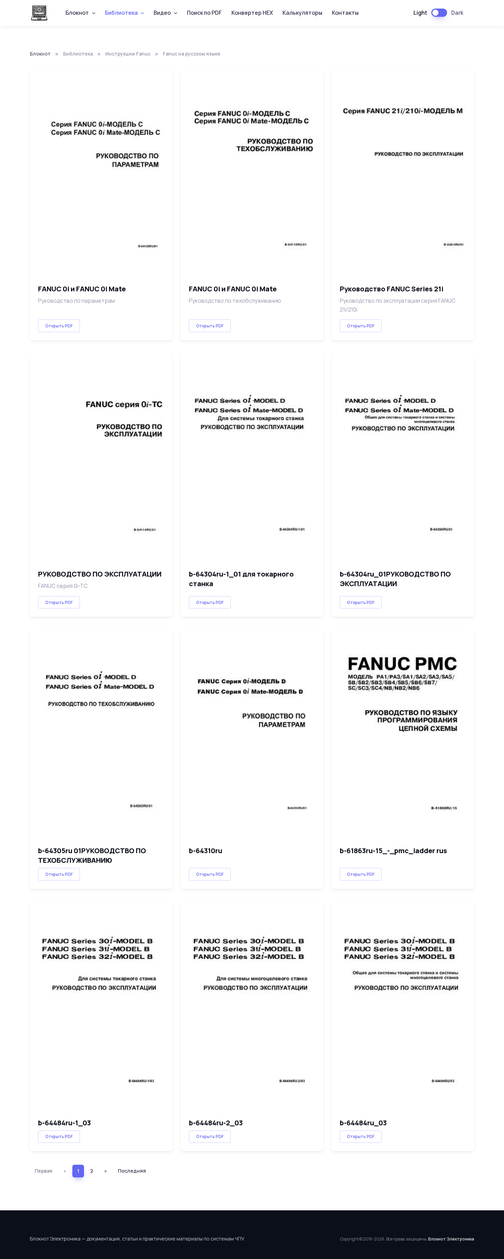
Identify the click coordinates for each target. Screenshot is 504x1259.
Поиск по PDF (204, 12)
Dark (457, 12)
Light (420, 12)
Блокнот (40, 53)
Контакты (345, 12)
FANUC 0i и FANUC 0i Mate (82, 288)
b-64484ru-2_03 (216, 1122)
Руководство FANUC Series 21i (391, 288)
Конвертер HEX (252, 12)
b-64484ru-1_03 (64, 1122)
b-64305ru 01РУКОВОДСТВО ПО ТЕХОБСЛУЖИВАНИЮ (92, 855)
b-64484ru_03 (363, 1122)
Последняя (132, 1170)
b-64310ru (205, 850)
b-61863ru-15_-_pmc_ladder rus (393, 850)
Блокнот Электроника (451, 1239)
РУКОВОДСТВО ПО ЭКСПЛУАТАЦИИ (99, 574)
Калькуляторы (302, 12)
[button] (80, 13)
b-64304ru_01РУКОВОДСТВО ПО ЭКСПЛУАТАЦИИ (395, 578)
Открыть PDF (59, 326)
